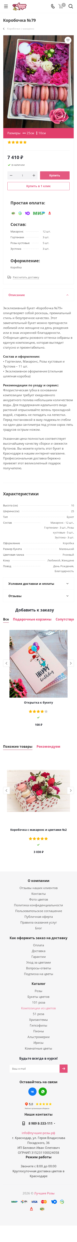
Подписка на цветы (38, 974)
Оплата (38, 945)
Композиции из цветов (38, 1008)
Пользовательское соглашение (38, 911)
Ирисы (38, 1043)
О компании (38, 880)
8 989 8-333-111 (41, 1123)
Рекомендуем (48, 746)
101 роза (38, 1002)
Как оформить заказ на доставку (38, 938)
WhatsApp (43, 1091)
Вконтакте (32, 1091)
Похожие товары (17, 746)
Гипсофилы (38, 1025)
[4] (21, 142)
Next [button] (70, 663)
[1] (9, 142)
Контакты (38, 894)
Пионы (38, 1031)
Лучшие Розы (44, 1193)
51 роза (38, 1014)
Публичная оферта (38, 917)
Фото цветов (38, 899)
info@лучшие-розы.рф (38, 1133)
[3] (17, 142)
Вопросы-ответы (38, 968)
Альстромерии (39, 1037)
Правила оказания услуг (38, 922)
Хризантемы (38, 1020)
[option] (38, 679)
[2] (13, 142)
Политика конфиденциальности (38, 905)
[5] (25, 142)
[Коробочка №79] (38, 81)
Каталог (39, 983)
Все (6, 619)
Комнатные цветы (38, 1048)
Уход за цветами (38, 962)
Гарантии (38, 957)
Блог (38, 928)
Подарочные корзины (32, 619)
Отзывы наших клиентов (39, 888)
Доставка (38, 951)
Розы (38, 991)
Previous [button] (6, 663)
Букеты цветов (38, 997)
